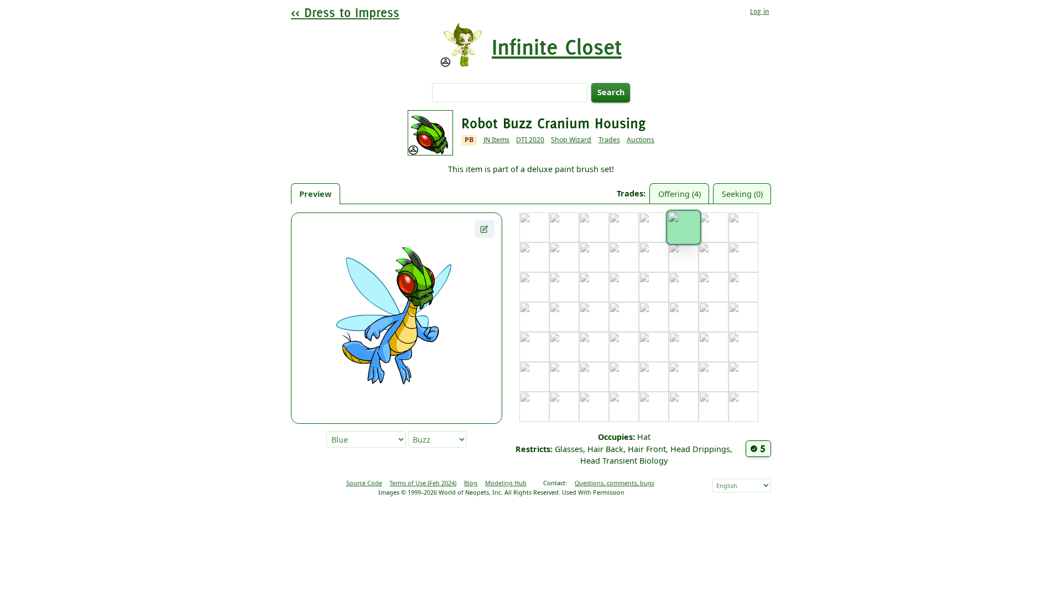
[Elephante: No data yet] (594, 257)
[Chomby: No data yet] (743, 227)
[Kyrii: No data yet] (654, 317)
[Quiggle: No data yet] (534, 377)
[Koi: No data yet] (534, 317)
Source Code (364, 483)
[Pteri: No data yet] (743, 347)
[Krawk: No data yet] (624, 317)
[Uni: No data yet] (534, 407)
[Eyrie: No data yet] (624, 257)
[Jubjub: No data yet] (654, 287)
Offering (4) (679, 194)
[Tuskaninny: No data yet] (743, 377)
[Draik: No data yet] (564, 257)
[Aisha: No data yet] (564, 227)
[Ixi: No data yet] (594, 287)
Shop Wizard (571, 139)
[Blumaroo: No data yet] (594, 227)
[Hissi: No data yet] (564, 287)
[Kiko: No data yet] (743, 287)
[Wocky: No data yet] (654, 407)
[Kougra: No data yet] (594, 317)
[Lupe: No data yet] (713, 317)
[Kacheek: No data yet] (684, 287)
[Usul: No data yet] (564, 407)
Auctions (640, 139)
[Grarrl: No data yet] (743, 257)
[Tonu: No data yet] (713, 377)
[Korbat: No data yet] (564, 317)
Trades (609, 139)
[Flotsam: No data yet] (654, 257)
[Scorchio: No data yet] (594, 377)
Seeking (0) (742, 194)
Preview (315, 194)
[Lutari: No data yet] (743, 317)
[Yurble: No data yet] (713, 407)
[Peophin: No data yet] (684, 347)
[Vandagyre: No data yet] (594, 407)
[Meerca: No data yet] (534, 347)
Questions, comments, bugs (614, 483)
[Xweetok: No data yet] (684, 407)
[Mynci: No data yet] (594, 347)
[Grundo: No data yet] (534, 287)
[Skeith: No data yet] (654, 377)
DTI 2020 (530, 139)
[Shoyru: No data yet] (624, 377)
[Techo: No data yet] (684, 377)
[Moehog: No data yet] (564, 347)
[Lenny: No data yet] (684, 317)
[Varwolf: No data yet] (624, 407)
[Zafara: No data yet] (743, 407)
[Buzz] (683, 227)
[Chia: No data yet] (713, 227)
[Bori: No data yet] (624, 227)
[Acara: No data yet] (534, 227)
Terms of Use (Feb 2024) (422, 483)
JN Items (496, 139)
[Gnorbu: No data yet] (713, 257)
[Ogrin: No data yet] (654, 347)
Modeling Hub (506, 483)
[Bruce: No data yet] (654, 227)
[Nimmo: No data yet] (624, 347)
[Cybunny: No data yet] (534, 257)
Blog (470, 483)
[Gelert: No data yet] (684, 257)
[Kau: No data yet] (713, 287)
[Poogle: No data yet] (713, 347)
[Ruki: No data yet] (564, 377)
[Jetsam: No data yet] (624, 287)
